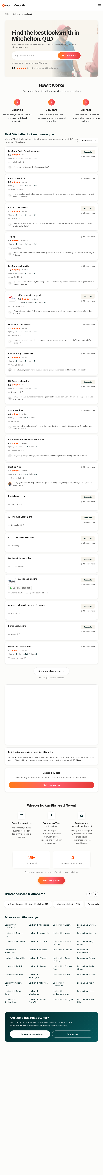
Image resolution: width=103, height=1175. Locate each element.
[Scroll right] (95, 894)
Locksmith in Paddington (34, 975)
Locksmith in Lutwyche (63, 974)
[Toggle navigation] (99, 5)
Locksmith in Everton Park (86, 926)
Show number (89, 157)
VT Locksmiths (15, 410)
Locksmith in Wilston (38, 958)
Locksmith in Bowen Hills (86, 1000)
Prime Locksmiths (17, 626)
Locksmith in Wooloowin (34, 992)
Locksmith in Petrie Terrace (13, 992)
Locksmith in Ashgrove (87, 933)
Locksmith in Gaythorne (10, 926)
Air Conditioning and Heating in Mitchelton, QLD (28, 904)
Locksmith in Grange (38, 949)
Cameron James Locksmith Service (26, 439)
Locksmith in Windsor (86, 974)
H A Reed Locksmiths (18, 381)
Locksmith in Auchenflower (11, 1000)
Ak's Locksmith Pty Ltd (29, 295)
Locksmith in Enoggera (39, 925)
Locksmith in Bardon (86, 958)
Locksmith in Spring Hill (63, 999)
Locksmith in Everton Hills (14, 934)
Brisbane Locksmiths (19, 266)
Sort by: (77, 140)
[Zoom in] (95, 688)
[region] (51, 715)
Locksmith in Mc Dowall (15, 941)
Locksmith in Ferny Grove (85, 942)
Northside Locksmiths (19, 324)
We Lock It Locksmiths (19, 558)
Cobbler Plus (14, 467)
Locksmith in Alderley (62, 933)
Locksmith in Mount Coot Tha (37, 1000)
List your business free (31, 1034)
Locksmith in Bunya (37, 966)
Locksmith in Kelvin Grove (85, 967)
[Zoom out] (95, 692)
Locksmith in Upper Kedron (61, 959)
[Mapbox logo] (12, 742)
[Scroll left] (89, 894)
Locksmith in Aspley (86, 983)
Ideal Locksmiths (16, 178)
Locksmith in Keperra (62, 925)
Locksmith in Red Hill (14, 966)
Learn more (72, 1034)
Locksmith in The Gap (62, 949)
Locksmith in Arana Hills (39, 933)
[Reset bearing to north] (95, 696)
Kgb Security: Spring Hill (20, 353)
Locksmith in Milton (85, 991)
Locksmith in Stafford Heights (62, 942)
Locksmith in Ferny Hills (15, 958)
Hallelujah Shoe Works (19, 646)
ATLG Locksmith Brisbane (21, 537)
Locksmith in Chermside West (84, 951)
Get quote (88, 152)
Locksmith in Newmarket (10, 951)
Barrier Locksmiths (17, 207)
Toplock (12, 237)
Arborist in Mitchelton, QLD (68, 904)
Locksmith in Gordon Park (62, 967)
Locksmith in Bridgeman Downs (61, 992)
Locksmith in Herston (38, 983)
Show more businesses (50, 671)
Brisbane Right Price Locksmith (24, 151)
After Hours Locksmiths (20, 517)
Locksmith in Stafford (38, 941)
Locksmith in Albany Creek (13, 984)
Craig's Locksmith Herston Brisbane (26, 605)
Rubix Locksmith (16, 496)
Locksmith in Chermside (58, 984)
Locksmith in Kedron (14, 974)
